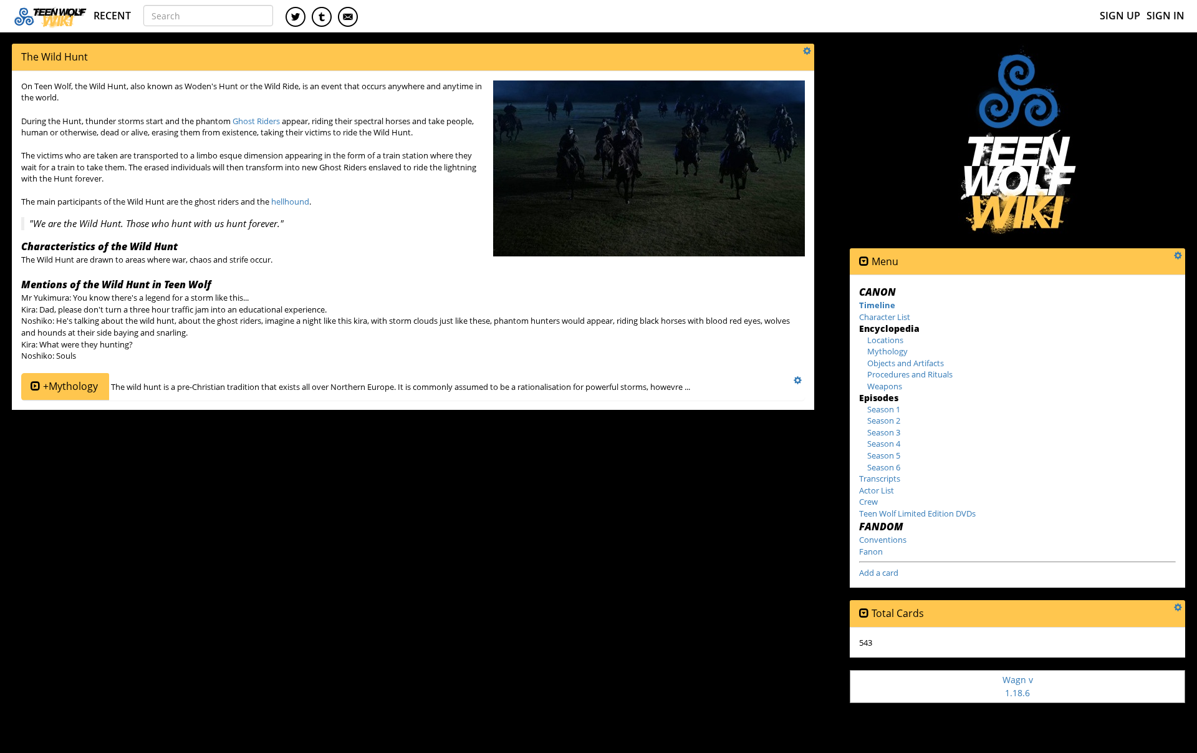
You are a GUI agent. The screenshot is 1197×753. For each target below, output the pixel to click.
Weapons (884, 386)
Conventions (882, 539)
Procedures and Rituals (910, 374)
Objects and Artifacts (905, 363)
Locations (885, 340)
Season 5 (883, 455)
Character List (884, 317)
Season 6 (883, 467)
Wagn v (1017, 686)
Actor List (876, 490)
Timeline (877, 305)
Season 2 (883, 420)
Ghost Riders (256, 121)
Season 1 (883, 409)
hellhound (290, 201)
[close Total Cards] (864, 613)
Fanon (871, 551)
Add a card (878, 572)
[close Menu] (864, 262)
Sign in (1166, 15)
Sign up (1120, 15)
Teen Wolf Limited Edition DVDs (917, 513)
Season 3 (883, 432)
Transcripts (879, 478)
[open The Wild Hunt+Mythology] (36, 386)
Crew (868, 501)
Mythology (887, 351)
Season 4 (883, 443)
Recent (112, 15)
